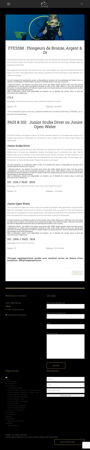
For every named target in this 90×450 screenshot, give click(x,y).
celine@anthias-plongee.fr (17, 315)
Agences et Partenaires (16, 421)
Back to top (77, 273)
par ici (80, 112)
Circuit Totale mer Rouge (16, 408)
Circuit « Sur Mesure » (16, 410)
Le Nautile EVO (10, 384)
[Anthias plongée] (44, 4)
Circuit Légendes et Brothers (18, 395)
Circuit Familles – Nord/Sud (18, 401)
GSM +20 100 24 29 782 (15, 310)
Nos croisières (10, 386)
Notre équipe (12, 381)
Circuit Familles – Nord (16, 399)
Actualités (9, 423)
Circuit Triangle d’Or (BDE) (17, 397)
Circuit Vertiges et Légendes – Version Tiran (23, 392)
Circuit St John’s (13, 403)
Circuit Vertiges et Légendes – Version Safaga (24, 390)
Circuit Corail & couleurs (16, 406)
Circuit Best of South (15, 388)
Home (7, 379)
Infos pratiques (13, 425)
